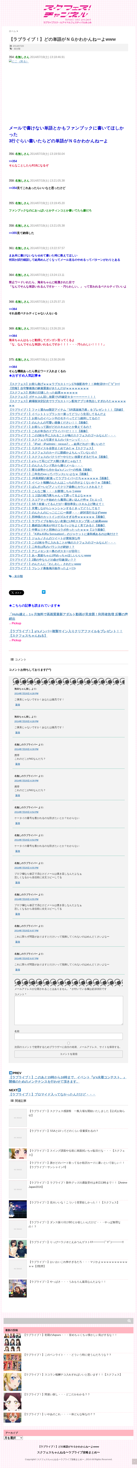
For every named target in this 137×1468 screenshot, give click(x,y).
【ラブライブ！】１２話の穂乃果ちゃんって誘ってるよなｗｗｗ (50, 495)
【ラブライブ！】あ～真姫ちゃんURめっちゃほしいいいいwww (50, 555)
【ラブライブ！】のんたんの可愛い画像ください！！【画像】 (49, 422)
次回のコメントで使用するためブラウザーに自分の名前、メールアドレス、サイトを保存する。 (68, 1047)
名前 (16, 1031)
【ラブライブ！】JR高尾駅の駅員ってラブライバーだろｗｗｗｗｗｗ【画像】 (59, 478)
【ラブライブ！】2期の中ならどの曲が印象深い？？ (42, 559)
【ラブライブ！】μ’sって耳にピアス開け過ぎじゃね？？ (45, 461)
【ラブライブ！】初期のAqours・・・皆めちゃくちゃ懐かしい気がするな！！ (70, 1334)
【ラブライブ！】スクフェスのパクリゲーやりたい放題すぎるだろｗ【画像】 (59, 456)
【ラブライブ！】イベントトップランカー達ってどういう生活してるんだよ (57, 414)
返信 (17, 704)
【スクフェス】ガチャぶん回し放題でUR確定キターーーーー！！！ (52, 396)
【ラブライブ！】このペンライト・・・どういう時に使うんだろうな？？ (67, 1354)
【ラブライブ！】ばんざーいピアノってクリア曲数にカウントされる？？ (56, 486)
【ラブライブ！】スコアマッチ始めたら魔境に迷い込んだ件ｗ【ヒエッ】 (56, 499)
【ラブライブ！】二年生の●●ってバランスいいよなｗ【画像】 (49, 474)
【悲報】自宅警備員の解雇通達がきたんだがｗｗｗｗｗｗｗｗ (49, 388)
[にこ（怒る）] (68, 84)
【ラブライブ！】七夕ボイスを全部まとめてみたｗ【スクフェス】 (52, 448)
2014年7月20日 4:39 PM (26, 749)
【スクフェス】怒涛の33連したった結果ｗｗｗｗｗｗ (43, 392)
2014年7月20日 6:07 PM (26, 930)
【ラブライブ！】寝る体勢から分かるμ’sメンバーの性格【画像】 (51, 469)
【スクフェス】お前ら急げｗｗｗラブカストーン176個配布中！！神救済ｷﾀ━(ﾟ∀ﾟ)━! (64, 384)
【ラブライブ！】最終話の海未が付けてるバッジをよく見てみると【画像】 (57, 525)
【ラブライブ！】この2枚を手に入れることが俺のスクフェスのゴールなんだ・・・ (62, 435)
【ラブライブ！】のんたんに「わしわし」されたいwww (45, 564)
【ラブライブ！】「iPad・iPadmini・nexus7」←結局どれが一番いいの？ (57, 444)
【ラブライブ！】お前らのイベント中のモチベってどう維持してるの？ (54, 418)
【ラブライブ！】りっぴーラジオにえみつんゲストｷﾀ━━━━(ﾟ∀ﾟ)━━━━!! (76, 1242)
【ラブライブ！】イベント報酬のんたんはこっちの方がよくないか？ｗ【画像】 (60, 482)
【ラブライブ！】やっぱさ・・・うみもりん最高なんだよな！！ (67, 1281)
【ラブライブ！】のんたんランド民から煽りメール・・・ (46, 465)
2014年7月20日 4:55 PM (26, 868)
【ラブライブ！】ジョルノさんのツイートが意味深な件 (44, 538)
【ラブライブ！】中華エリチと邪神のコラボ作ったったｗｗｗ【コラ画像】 (57, 529)
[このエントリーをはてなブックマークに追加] (43, 592)
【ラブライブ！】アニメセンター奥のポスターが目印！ (44, 551)
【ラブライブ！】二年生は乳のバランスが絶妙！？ (42, 546)
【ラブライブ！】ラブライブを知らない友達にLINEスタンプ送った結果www (58, 521)
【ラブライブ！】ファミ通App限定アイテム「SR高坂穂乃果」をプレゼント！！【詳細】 (66, 409)
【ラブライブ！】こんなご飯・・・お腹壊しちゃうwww (45, 491)
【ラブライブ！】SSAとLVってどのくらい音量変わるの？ (63, 1130)
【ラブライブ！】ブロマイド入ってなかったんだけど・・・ (52, 1094)
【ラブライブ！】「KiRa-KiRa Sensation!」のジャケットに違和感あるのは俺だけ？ (63, 534)
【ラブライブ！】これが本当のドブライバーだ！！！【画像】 (49, 431)
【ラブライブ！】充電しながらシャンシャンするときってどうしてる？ (54, 508)
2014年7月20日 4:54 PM (26, 812)
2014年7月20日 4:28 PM (26, 693)
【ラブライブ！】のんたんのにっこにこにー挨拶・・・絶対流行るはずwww (58, 512)
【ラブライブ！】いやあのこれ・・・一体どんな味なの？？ (59, 1414)
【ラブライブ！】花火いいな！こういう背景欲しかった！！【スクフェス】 (74, 1202)
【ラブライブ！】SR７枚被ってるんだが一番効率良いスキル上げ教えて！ (56, 504)
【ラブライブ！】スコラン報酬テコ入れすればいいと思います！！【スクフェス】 (72, 1374)
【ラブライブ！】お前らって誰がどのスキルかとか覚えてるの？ (50, 426)
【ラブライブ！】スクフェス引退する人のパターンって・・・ (49, 439)
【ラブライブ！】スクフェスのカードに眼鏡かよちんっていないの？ (53, 452)
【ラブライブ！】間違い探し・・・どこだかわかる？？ (56, 1394)
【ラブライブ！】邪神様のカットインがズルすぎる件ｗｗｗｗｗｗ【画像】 (57, 516)
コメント (20, 994)
